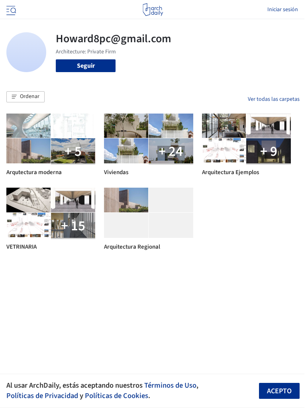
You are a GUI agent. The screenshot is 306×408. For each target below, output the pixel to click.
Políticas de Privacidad (42, 395)
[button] (25, 96)
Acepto (279, 391)
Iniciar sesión (282, 9)
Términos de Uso (170, 385)
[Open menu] (10, 9)
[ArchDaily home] (153, 9)
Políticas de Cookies (116, 395)
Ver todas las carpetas (274, 99)
